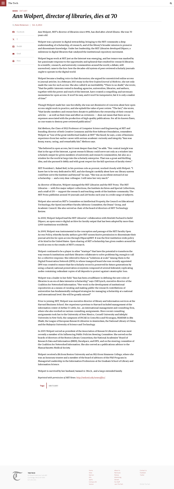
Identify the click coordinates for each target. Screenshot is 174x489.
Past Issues (117, 473)
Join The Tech (118, 484)
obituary (23, 11)
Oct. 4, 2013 (37, 25)
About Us (117, 470)
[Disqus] (87, 426)
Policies (116, 475)
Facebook (143, 473)
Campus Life (93, 482)
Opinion (91, 475)
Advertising (117, 477)
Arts (90, 477)
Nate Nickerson (22, 25)
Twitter (142, 475)
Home (91, 470)
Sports (91, 479)
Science (91, 484)
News (15, 11)
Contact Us (143, 470)
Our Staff (117, 482)
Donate (116, 479)
